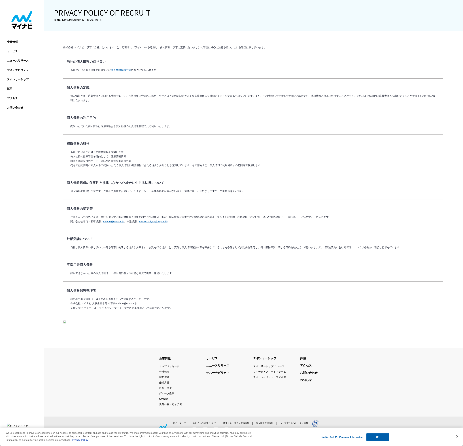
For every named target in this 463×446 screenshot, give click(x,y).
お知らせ (306, 379)
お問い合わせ (15, 107)
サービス (12, 51)
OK (377, 437)
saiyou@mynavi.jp (113, 221)
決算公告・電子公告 (170, 404)
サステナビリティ (18, 69)
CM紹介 (163, 398)
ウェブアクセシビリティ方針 (294, 423)
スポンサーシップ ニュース (268, 366)
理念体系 (164, 377)
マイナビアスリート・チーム (269, 371)
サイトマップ (179, 423)
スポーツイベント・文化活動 (269, 377)
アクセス (12, 98)
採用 (9, 88)
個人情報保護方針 (121, 70)
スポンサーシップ (18, 79)
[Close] (457, 436)
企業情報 (12, 41)
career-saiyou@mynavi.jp (153, 221)
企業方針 (164, 382)
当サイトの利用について (204, 423)
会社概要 (164, 371)
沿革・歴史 (165, 388)
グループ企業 (166, 393)
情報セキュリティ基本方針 (236, 423)
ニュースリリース (18, 60)
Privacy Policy (80, 440)
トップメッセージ (169, 366)
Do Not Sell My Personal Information (343, 437)
